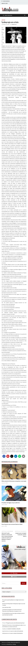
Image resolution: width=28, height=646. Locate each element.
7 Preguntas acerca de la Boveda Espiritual (15, 622)
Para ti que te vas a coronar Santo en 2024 (12, 524)
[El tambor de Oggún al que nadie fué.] (14, 493)
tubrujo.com (5, 633)
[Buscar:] (14, 583)
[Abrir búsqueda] (25, 15)
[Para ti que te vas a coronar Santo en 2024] (14, 515)
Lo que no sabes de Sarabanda (16, 631)
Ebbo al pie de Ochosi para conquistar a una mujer (14, 481)
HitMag (14, 644)
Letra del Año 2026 (6, 607)
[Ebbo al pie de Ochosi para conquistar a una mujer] (14, 472)
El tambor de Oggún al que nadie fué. (11, 502)
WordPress (9, 644)
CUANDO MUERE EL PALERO (14, 628)
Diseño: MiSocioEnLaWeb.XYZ (13, 642)
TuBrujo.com (14, 24)
